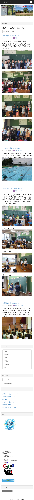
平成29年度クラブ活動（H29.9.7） (13, 188)
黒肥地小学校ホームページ (10, 397)
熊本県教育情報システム (9, 407)
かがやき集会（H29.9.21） (11, 36)
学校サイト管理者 (19, 38)
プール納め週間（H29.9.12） (11, 148)
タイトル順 (6, 379)
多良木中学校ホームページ (10, 402)
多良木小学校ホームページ (10, 394)
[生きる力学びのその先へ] (8, 480)
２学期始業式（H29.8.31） (11, 303)
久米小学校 (7, 2)
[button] (3, 10)
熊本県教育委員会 (7, 405)
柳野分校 (5, 399)
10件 (13, 31)
